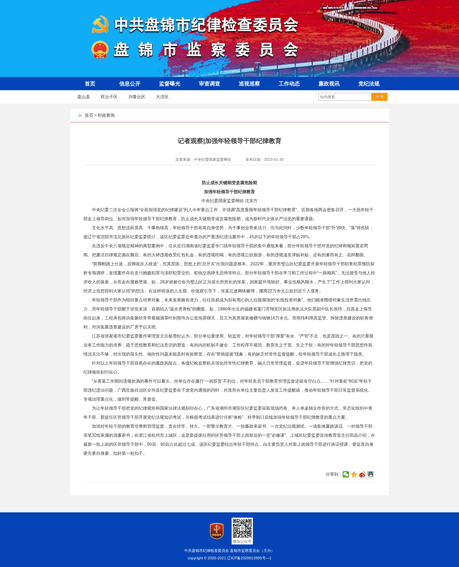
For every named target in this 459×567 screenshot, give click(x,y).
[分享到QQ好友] (370, 474)
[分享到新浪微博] (362, 474)
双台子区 (109, 96)
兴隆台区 (136, 96)
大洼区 (162, 96)
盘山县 (83, 96)
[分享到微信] (346, 474)
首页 (89, 115)
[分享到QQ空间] (354, 474)
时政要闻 (106, 115)
